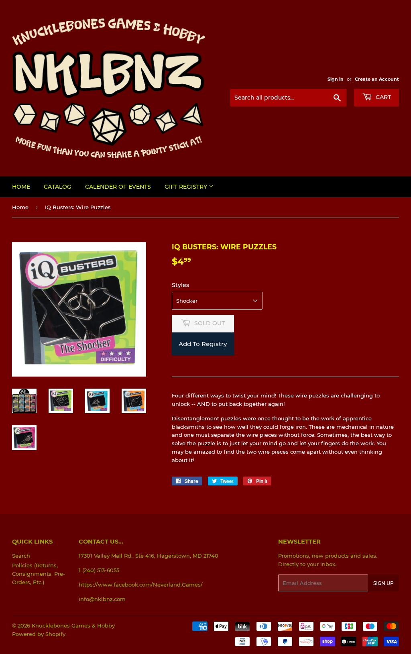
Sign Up (383, 583)
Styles (180, 285)
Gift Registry (187, 186)
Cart (382, 97)
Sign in (336, 79)
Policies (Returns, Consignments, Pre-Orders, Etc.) (38, 573)
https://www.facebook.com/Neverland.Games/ (141, 584)
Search (21, 555)
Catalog (57, 186)
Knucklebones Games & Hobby (73, 625)
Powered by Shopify (38, 634)
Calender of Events (118, 186)
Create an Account (377, 79)
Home (21, 186)
